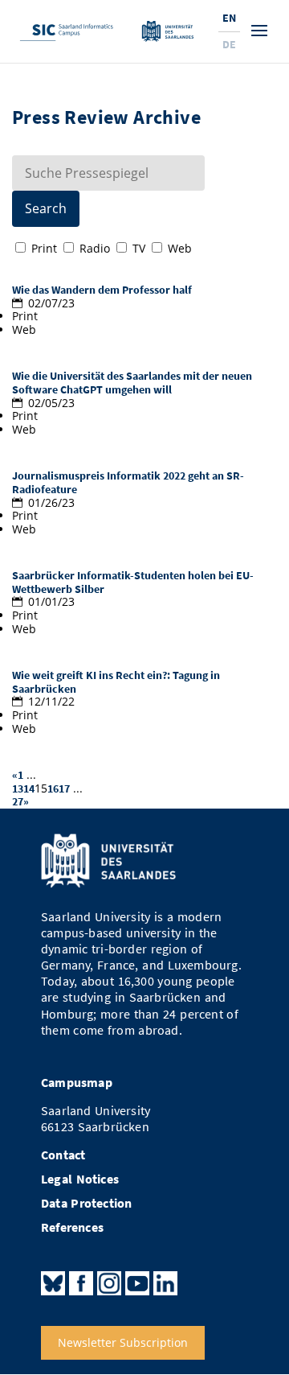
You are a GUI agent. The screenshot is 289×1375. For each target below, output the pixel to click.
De (229, 44)
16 (53, 788)
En (229, 17)
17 (64, 788)
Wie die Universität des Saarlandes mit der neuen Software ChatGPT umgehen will (132, 382)
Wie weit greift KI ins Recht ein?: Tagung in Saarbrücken (116, 682)
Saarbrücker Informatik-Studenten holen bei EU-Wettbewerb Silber (133, 582)
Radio (94, 248)
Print (44, 248)
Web (180, 248)
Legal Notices (80, 1179)
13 (17, 788)
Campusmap (76, 1082)
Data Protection (86, 1203)
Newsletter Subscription (123, 1342)
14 (29, 788)
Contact (63, 1155)
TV (138, 248)
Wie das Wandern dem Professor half (102, 289)
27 (17, 801)
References (72, 1227)
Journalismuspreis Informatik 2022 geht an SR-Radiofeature (128, 482)
